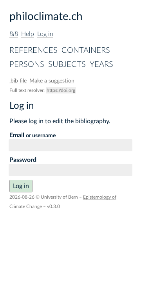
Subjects (67, 64)
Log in (45, 34)
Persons (26, 64)
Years (101, 64)
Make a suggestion (51, 81)
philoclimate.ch (46, 16)
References (33, 50)
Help (27, 34)
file (18, 81)
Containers (85, 50)
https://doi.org (61, 90)
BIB (13, 34)
